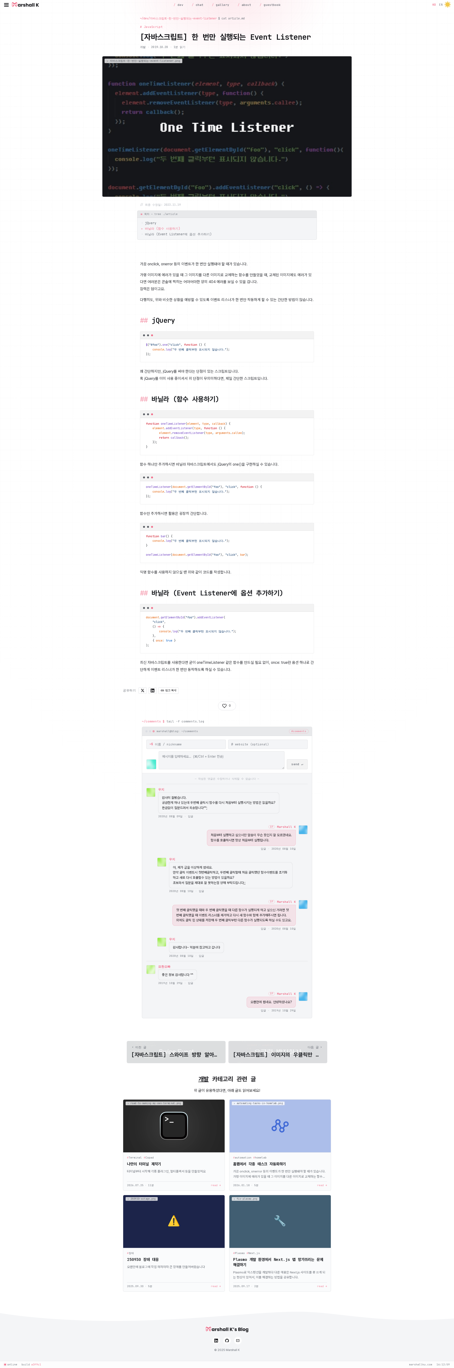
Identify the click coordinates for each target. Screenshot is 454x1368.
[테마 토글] (447, 5)
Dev (179, 5)
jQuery (150, 223)
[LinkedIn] (216, 1340)
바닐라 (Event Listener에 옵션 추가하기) (178, 234)
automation (242, 1157)
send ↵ (297, 764)
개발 (143, 47)
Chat (198, 5)
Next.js (253, 1253)
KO (434, 4)
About (245, 5)
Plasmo (239, 1253)
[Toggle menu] (6, 4)
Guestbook (271, 5)
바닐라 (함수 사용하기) (162, 228)
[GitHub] (227, 1340)
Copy (306, 336)
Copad (149, 1157)
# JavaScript (151, 27)
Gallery (221, 5)
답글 (190, 816)
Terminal (134, 1157)
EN (441, 4)
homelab (259, 1157)
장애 (130, 1253)
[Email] (238, 1340)
